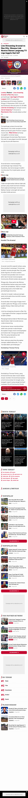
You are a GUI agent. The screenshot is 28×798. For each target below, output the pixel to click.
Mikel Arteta (13, 133)
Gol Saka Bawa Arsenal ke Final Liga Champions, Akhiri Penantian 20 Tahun (15, 235)
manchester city (18, 474)
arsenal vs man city (7, 474)
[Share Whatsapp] (21, 88)
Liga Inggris (14, 97)
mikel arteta (5, 476)
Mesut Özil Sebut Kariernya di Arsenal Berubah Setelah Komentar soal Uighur (15, 179)
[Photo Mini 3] (14, 83)
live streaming (6, 472)
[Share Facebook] (14, 88)
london (13, 472)
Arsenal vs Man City (7, 95)
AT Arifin (6, 57)
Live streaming (18, 92)
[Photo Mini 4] (19, 83)
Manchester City (6, 112)
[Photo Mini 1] (3, 83)
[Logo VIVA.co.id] (4, 36)
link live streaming (15, 476)
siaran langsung (6, 110)
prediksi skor (15, 480)
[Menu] (26, 36)
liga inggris (15, 478)
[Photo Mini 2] (8, 83)
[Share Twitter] (18, 88)
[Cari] (24, 36)
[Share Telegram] (25, 88)
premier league (6, 480)
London (3, 92)
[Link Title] (4, 501)
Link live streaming (7, 107)
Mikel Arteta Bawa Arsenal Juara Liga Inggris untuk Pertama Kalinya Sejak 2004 (16, 121)
